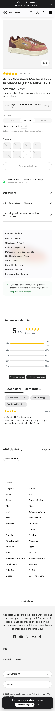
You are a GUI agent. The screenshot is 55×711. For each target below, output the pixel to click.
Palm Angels (11, 570)
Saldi (8, 552)
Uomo (8, 529)
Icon (8, 511)
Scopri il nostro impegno (21, 291)
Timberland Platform (15, 558)
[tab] (33, 389)
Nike (8, 517)
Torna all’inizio (27, 601)
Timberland (34, 523)
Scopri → (36, 5)
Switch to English (24, 704)
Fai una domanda (17, 377)
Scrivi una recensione (36, 377)
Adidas (32, 488)
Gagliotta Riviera (36, 576)
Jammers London (37, 511)
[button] (44, 12)
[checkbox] (16, 404)
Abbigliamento (12, 541)
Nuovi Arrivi (11, 546)
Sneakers (33, 535)
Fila (7, 506)
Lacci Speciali (12, 564)
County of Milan (36, 500)
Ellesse (9, 576)
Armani (9, 494)
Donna (32, 529)
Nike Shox (33, 564)
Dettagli (46, 106)
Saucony (10, 523)
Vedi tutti (47, 449)
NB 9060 (33, 552)
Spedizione (24, 93)
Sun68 (32, 570)
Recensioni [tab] (14, 389)
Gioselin (32, 506)
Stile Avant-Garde (37, 558)
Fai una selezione (27, 166)
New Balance (35, 517)
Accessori (33, 541)
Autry (18, 449)
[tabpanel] (27, 417)
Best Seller (33, 546)
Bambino (10, 535)
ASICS (31, 494)
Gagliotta (10, 488)
